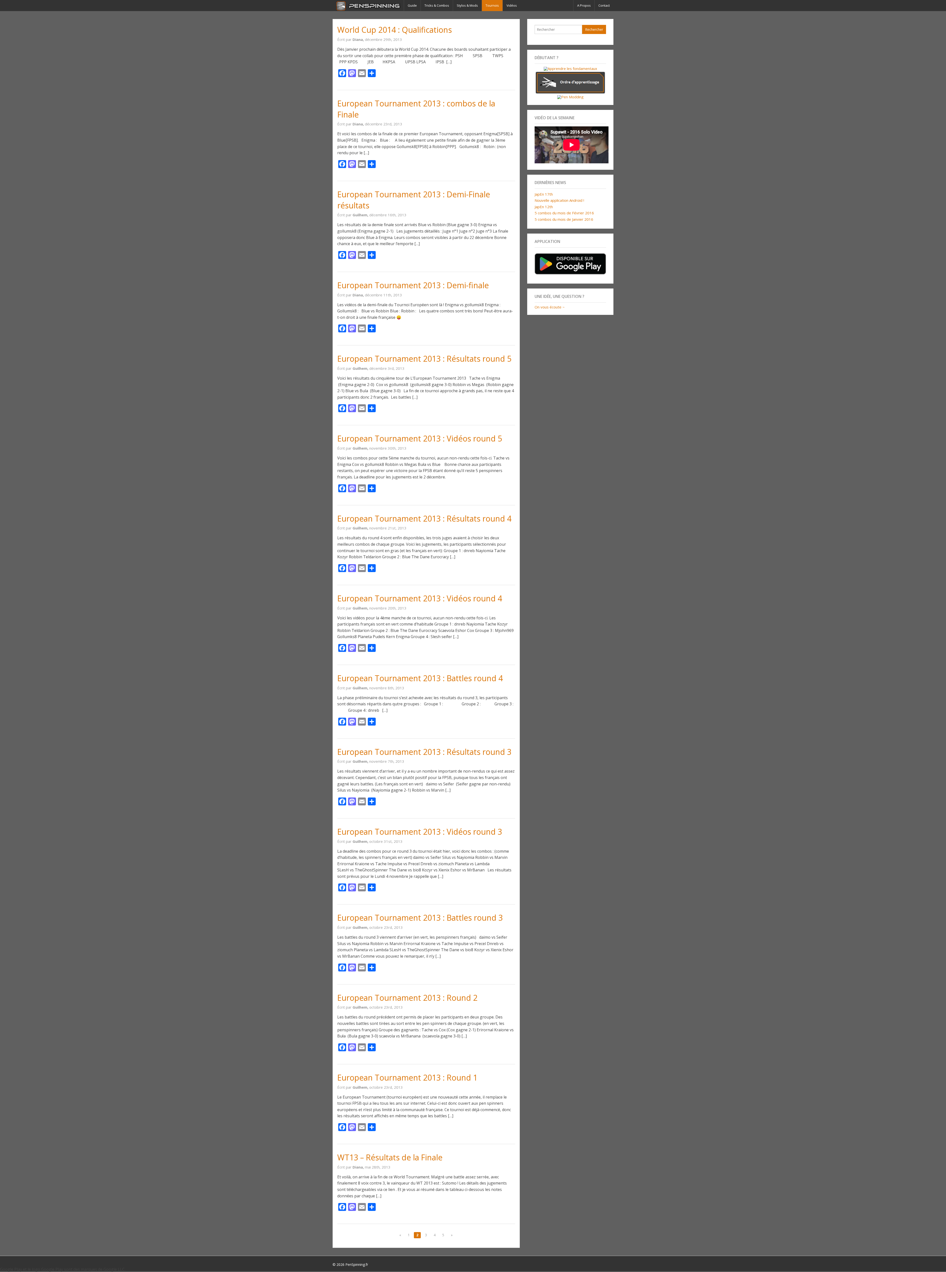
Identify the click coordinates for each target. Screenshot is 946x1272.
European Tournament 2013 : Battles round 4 (420, 678)
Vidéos (512, 5)
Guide (412, 5)
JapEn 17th (544, 194)
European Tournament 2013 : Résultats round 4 (424, 518)
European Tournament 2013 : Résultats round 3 (424, 751)
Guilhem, (361, 214)
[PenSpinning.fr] (368, 5)
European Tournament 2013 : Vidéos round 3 (419, 831)
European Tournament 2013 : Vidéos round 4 (419, 598)
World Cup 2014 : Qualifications (394, 29)
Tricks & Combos (436, 5)
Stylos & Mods (467, 5)
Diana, (359, 39)
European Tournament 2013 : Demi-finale (413, 285)
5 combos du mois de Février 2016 (564, 212)
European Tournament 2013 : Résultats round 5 (424, 358)
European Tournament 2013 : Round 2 (407, 997)
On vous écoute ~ (550, 307)
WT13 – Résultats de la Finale (389, 1157)
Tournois (492, 5)
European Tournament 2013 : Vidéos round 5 (419, 438)
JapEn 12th (544, 206)
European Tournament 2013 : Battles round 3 (420, 917)
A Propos (584, 5)
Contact (604, 5)
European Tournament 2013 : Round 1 (407, 1077)
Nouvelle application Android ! (559, 200)
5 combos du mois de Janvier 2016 (564, 219)
